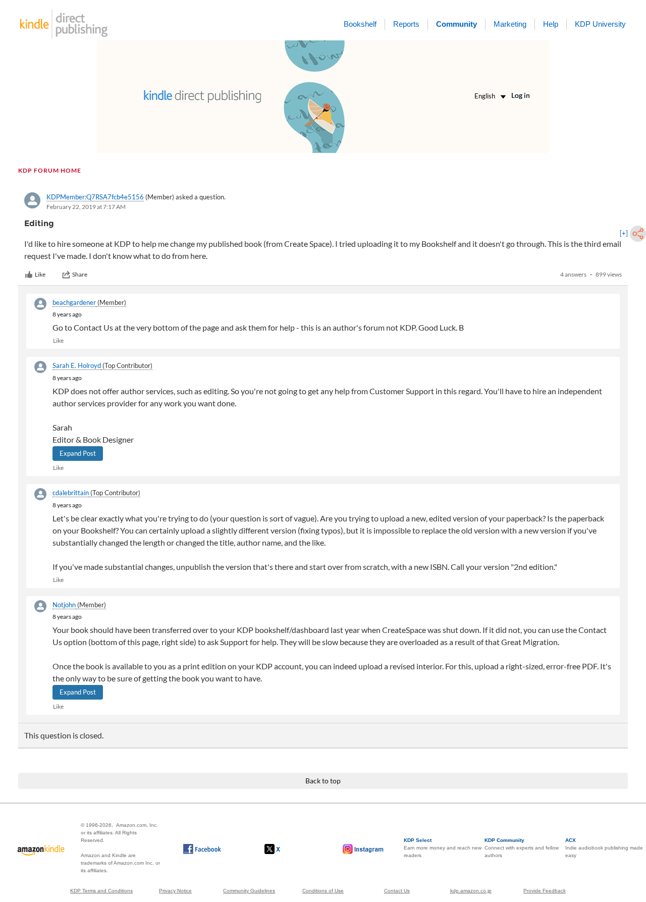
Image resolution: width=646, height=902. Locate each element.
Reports (406, 24)
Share (79, 274)
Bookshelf (360, 24)
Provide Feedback (544, 890)
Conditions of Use (323, 890)
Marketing (510, 24)
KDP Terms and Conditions (101, 890)
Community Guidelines (249, 890)
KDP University (600, 24)
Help (550, 24)
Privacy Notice (175, 890)
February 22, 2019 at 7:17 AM (86, 206)
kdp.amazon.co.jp (471, 890)
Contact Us (397, 890)
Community (456, 24)
